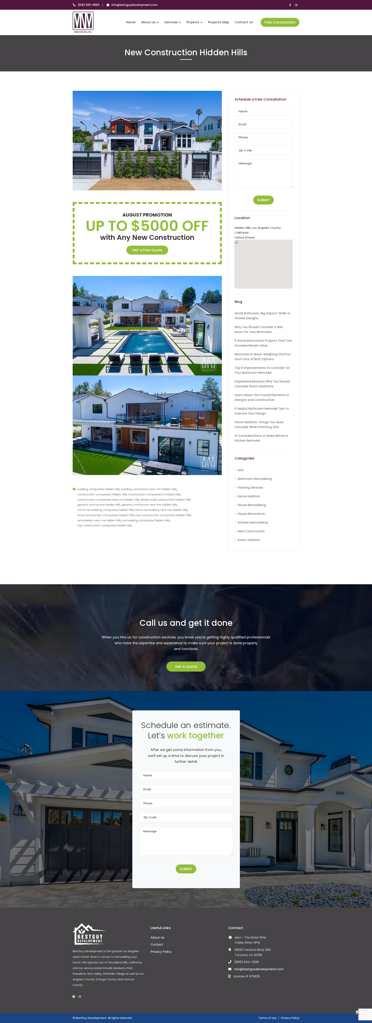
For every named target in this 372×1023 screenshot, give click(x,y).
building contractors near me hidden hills (149, 489)
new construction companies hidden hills (163, 515)
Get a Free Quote (147, 250)
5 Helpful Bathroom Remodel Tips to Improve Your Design (262, 411)
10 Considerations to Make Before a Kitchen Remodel (261, 438)
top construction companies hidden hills (105, 525)
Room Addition (249, 540)
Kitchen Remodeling (253, 522)
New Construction (251, 531)
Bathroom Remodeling (255, 479)
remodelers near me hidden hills (99, 520)
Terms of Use (267, 1018)
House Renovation (251, 514)
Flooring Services (250, 487)
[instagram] (80, 997)
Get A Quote (186, 666)
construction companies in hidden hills (154, 494)
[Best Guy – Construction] (83, 22)
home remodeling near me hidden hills (161, 510)
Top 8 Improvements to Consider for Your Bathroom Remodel (262, 370)
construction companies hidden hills (102, 494)
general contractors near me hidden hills (149, 505)
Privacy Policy (161, 951)
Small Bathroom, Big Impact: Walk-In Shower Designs (262, 315)
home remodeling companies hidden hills (106, 510)
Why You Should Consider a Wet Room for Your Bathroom (259, 329)
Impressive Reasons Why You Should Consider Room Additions (262, 383)
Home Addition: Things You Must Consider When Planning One (259, 424)
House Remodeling (252, 505)
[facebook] (74, 997)
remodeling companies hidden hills (146, 520)
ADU (241, 470)
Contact (157, 944)
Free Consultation (279, 22)
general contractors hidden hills (99, 505)
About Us (157, 937)
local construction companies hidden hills (106, 515)
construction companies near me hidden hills (108, 500)
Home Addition (249, 496)
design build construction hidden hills (165, 500)
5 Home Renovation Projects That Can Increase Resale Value (263, 343)
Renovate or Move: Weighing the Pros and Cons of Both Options (263, 356)
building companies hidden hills (99, 489)
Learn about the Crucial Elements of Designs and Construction (262, 397)
